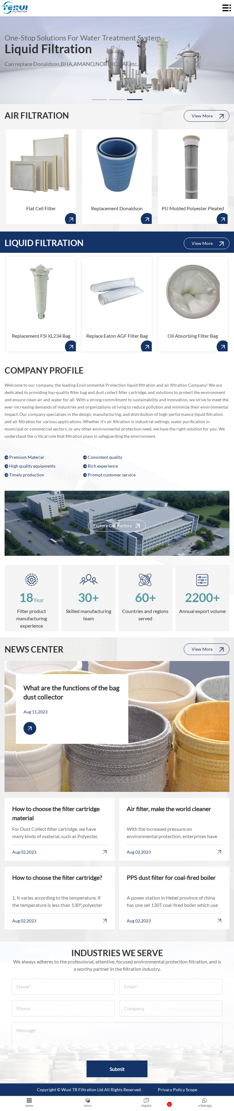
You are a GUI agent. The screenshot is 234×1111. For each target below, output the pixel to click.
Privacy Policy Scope (177, 1089)
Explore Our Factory (112, 525)
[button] (99, 99)
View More (202, 115)
